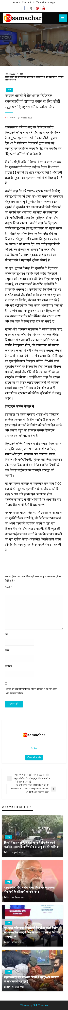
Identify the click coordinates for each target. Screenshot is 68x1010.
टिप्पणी (8, 587)
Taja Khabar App (45, 2)
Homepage (10, 74)
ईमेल (7, 650)
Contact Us (28, 2)
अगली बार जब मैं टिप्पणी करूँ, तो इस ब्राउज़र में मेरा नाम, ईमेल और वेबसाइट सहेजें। (31, 691)
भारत (21, 74)
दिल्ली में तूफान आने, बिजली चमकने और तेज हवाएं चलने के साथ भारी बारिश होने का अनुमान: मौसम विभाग (31, 845)
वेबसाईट (8, 666)
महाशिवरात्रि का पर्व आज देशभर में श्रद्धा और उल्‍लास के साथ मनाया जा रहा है (31, 979)
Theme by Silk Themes (34, 1005)
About (16, 2)
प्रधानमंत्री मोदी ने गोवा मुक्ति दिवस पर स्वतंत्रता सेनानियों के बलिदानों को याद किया (29, 889)
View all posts (34, 757)
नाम (7, 634)
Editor (13, 118)
